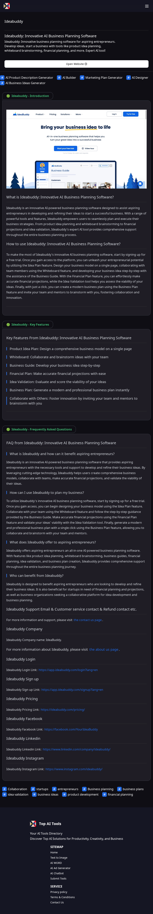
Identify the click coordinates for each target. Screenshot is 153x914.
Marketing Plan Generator (104, 78)
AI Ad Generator (60, 868)
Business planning (100, 789)
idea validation (18, 794)
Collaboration (17, 789)
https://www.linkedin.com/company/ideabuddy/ (76, 749)
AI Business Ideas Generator (26, 83)
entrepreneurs (68, 789)
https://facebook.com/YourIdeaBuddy (71, 729)
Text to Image (58, 857)
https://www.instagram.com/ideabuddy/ (74, 769)
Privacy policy (58, 892)
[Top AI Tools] (7, 6)
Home (54, 852)
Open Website (75, 64)
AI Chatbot (57, 873)
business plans (133, 789)
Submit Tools (58, 878)
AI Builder (69, 78)
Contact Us (57, 902)
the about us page (103, 649)
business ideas (48, 794)
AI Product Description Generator (29, 78)
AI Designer (140, 78)
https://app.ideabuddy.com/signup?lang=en (72, 690)
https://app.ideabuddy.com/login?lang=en (68, 670)
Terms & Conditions (62, 897)
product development (83, 794)
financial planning (120, 794)
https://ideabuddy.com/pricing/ (63, 710)
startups (42, 789)
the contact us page (88, 620)
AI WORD (56, 863)
